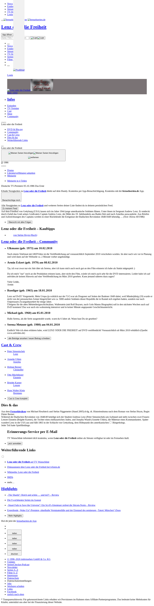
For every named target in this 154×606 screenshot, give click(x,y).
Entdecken (12, 6)
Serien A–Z (12, 56)
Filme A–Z (12, 59)
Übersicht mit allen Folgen (19, 222)
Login (10, 14)
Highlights (9, 489)
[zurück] (2, 122)
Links (10, 589)
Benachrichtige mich (11, 200)
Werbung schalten (15, 586)
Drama (10, 170)
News (10, 3)
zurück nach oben (15, 594)
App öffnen (7, 35)
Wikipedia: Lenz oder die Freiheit (23, 472)
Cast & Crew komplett (18, 398)
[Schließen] (2, 146)
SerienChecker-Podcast (18, 564)
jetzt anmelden (14, 443)
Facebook (12, 591)
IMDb (10, 477)
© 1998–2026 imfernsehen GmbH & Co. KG (29, 559)
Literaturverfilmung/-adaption (21, 173)
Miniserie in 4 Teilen (17, 181)
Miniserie (11, 175)
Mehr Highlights (15, 516)
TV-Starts (11, 12)
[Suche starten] (37, 38)
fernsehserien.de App (27, 521)
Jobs (9, 583)
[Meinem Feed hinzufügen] (33, 155)
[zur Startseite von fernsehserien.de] (36, 19)
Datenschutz (13, 578)
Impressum (12, 575)
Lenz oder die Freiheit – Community (29, 241)
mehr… (10, 482)
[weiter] (5, 122)
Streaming (12, 9)
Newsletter (12, 567)
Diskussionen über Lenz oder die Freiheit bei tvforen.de (33, 467)
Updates (11, 562)
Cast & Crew (11, 345)
